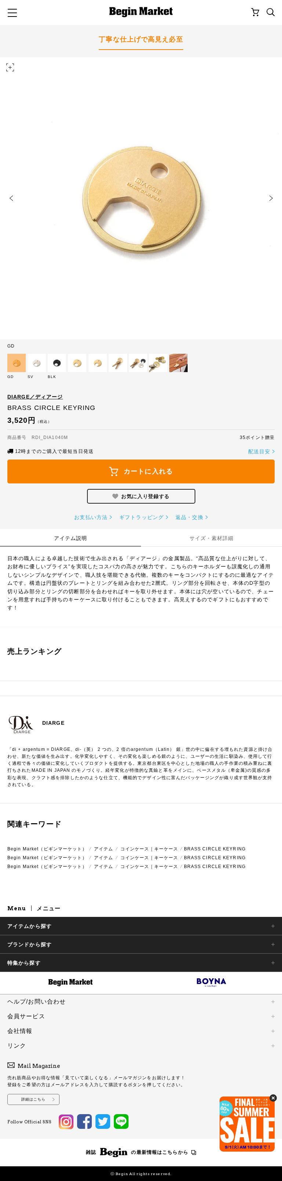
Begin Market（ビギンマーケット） (47, 848)
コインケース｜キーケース (149, 848)
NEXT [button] (271, 198)
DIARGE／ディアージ (35, 397)
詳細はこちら (33, 1099)
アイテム (103, 848)
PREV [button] (11, 198)
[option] (141, 202)
